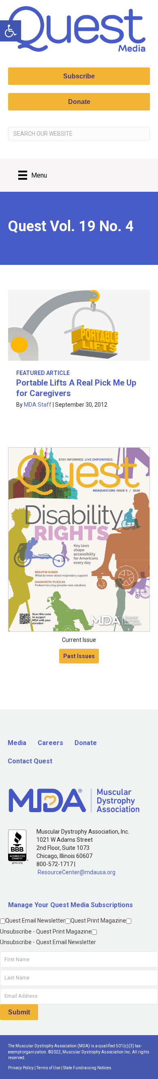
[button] (10, 30)
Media (17, 743)
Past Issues (79, 656)
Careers (50, 743)
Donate (86, 743)
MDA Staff (37, 404)
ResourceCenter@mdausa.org (76, 872)
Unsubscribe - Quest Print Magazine (46, 931)
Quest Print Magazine (98, 920)
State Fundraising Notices (87, 1068)
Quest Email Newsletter (35, 920)
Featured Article (43, 373)
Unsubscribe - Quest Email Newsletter (48, 942)
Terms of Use (48, 1068)
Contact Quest (30, 761)
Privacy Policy (21, 1068)
